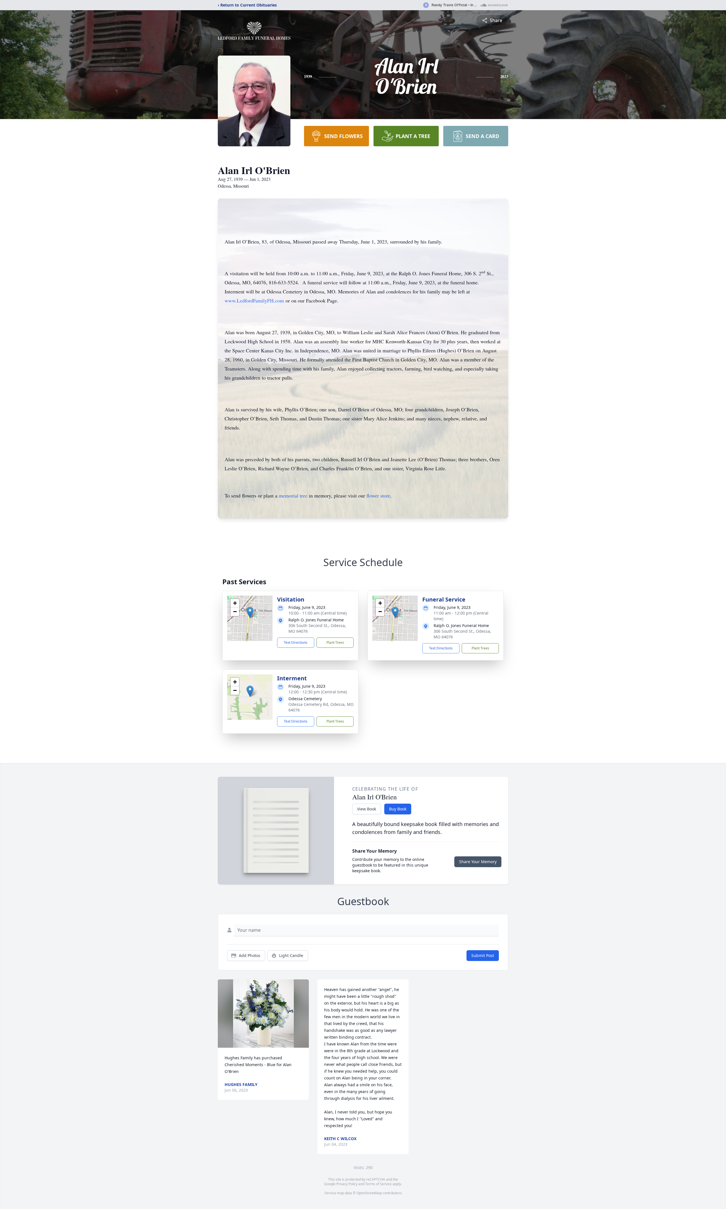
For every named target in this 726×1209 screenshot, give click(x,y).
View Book (366, 809)
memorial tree (293, 495)
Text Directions (295, 642)
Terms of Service (378, 1184)
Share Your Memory (478, 861)
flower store (378, 495)
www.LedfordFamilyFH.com (254, 300)
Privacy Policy (347, 1184)
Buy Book (397, 809)
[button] (250, 612)
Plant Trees (335, 642)
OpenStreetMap (369, 1193)
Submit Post (482, 955)
